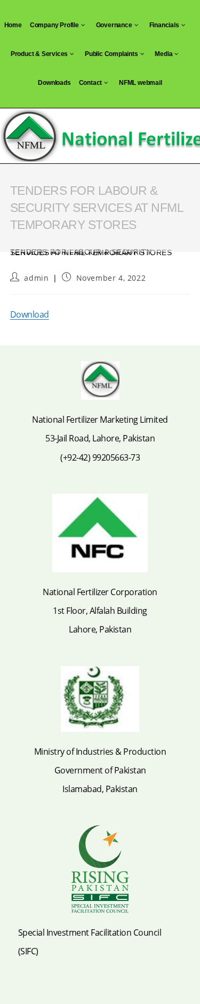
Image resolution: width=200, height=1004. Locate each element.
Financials (164, 25)
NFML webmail (140, 82)
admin (36, 278)
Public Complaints (111, 54)
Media (163, 54)
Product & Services (39, 54)
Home (13, 25)
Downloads (54, 82)
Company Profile (54, 25)
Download (29, 314)
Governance (114, 25)
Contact (90, 82)
